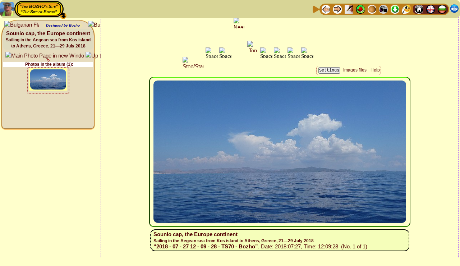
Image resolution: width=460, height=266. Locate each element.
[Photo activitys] (383, 9)
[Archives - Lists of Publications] (349, 9)
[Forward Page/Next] (337, 9)
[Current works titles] (372, 9)
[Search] (406, 9)
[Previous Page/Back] (326, 9)
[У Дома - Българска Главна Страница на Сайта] (442, 9)
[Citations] (360, 9)
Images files (355, 70)
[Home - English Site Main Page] (430, 9)
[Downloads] (395, 9)
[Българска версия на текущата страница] (22, 25)
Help (375, 70)
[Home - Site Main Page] (419, 9)
